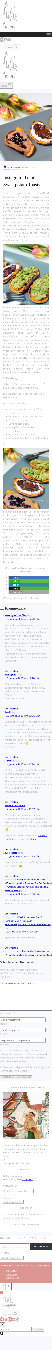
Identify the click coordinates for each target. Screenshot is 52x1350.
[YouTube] (9, 40)
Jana (8, 760)
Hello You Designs (41, 1266)
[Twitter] (6, 1320)
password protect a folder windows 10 (28, 924)
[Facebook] (2, 1320)
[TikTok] (17, 1320)
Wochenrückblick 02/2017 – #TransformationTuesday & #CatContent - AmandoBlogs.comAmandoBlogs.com (28, 883)
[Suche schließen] (2, 1324)
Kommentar (7, 1013)
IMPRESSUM (11, 1274)
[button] (14, 577)
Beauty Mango (13, 890)
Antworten (11, 670)
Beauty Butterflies (16, 615)
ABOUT (9, 1307)
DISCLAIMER (11, 1271)
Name (4, 1023)
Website (4, 1044)
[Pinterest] (5, 40)
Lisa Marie (11, 852)
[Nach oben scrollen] (2, 1286)
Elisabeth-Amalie (15, 805)
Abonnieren (41, 1247)
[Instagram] (2, 40)
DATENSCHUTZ (12, 1278)
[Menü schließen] (1, 1292)
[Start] (4, 168)
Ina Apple (10, 674)
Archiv (6, 1198)
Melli (8, 712)
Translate (27, 1179)
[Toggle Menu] (48, 34)
